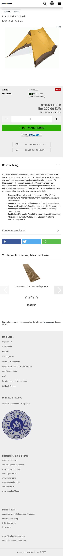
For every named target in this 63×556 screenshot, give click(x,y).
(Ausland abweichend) (37, 97)
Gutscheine (7, 346)
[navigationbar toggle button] (59, 3)
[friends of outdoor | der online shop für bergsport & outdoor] (6, 3)
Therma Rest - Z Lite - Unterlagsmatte (31, 286)
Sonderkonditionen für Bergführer (16, 403)
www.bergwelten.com (11, 469)
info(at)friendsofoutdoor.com (14, 540)
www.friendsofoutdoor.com (13, 536)
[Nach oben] (55, 551)
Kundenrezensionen (13, 230)
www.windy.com (9, 478)
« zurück (16, 12)
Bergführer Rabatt (9, 371)
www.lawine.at (8, 487)
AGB (4, 376)
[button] (6, 119)
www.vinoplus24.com (11, 491)
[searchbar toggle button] (44, 3)
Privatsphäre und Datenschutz (14, 381)
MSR (59, 27)
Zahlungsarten (8, 356)
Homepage (47, 322)
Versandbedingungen (11, 361)
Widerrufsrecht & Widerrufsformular (17, 366)
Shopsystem (22, 552)
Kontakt (5, 351)
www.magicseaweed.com (13, 465)
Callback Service (9, 386)
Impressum (7, 341)
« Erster (7, 12)
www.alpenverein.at (10, 473)
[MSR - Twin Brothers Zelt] (32, 47)
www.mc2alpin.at (9, 460)
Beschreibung (10, 165)
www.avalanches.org (10, 482)
